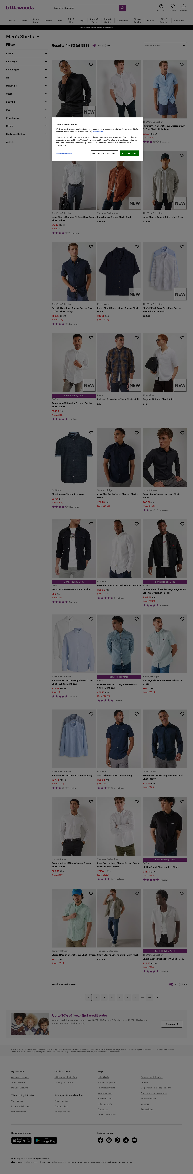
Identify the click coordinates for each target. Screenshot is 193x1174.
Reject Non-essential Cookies (104, 153)
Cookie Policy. (98, 131)
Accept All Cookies (129, 153)
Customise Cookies (64, 153)
